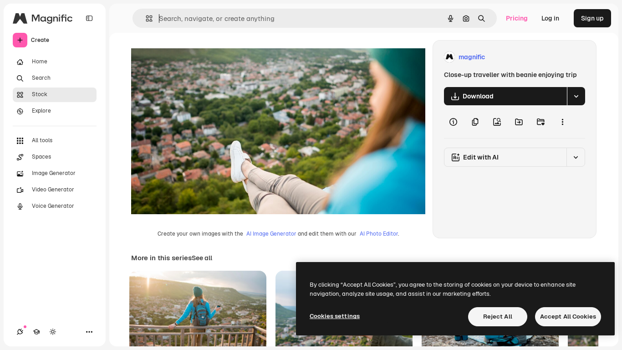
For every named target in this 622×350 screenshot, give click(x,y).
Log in (550, 18)
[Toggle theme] (53, 331)
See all (202, 258)
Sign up (592, 18)
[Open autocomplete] (145, 18)
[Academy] (36, 331)
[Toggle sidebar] (89, 18)
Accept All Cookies (568, 316)
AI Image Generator (271, 233)
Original (189, 57)
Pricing (517, 18)
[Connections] (20, 331)
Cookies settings (335, 316)
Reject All (497, 316)
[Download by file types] (576, 96)
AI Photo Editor (379, 233)
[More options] (562, 122)
